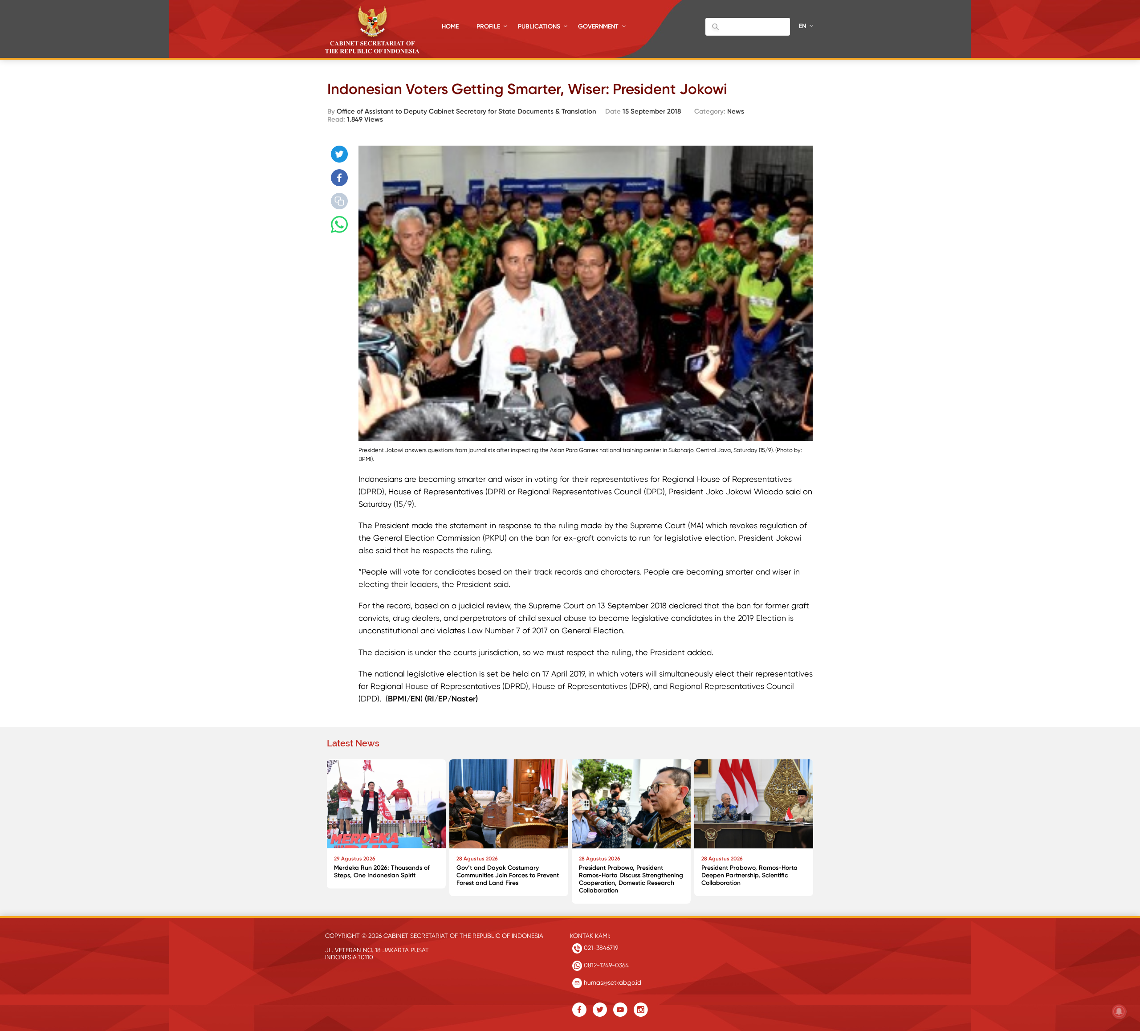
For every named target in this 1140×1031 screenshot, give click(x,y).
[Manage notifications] (1119, 1011)
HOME (450, 26)
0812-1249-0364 (605, 965)
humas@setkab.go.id (611, 982)
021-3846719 (600, 947)
